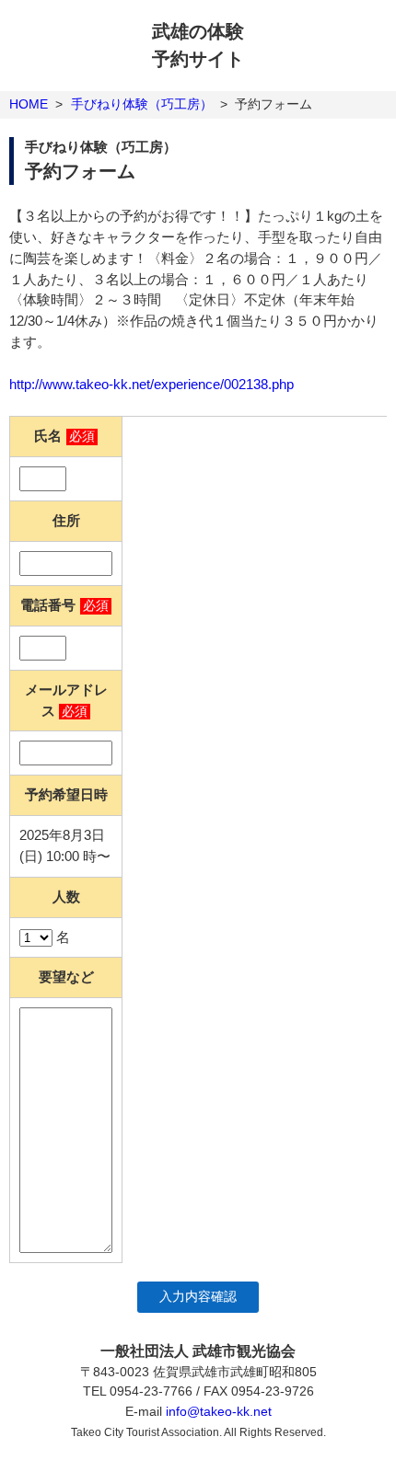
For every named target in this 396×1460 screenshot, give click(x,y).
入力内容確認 (198, 1297)
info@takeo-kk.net (219, 1411)
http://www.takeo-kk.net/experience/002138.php (151, 384)
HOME (28, 104)
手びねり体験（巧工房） (142, 104)
